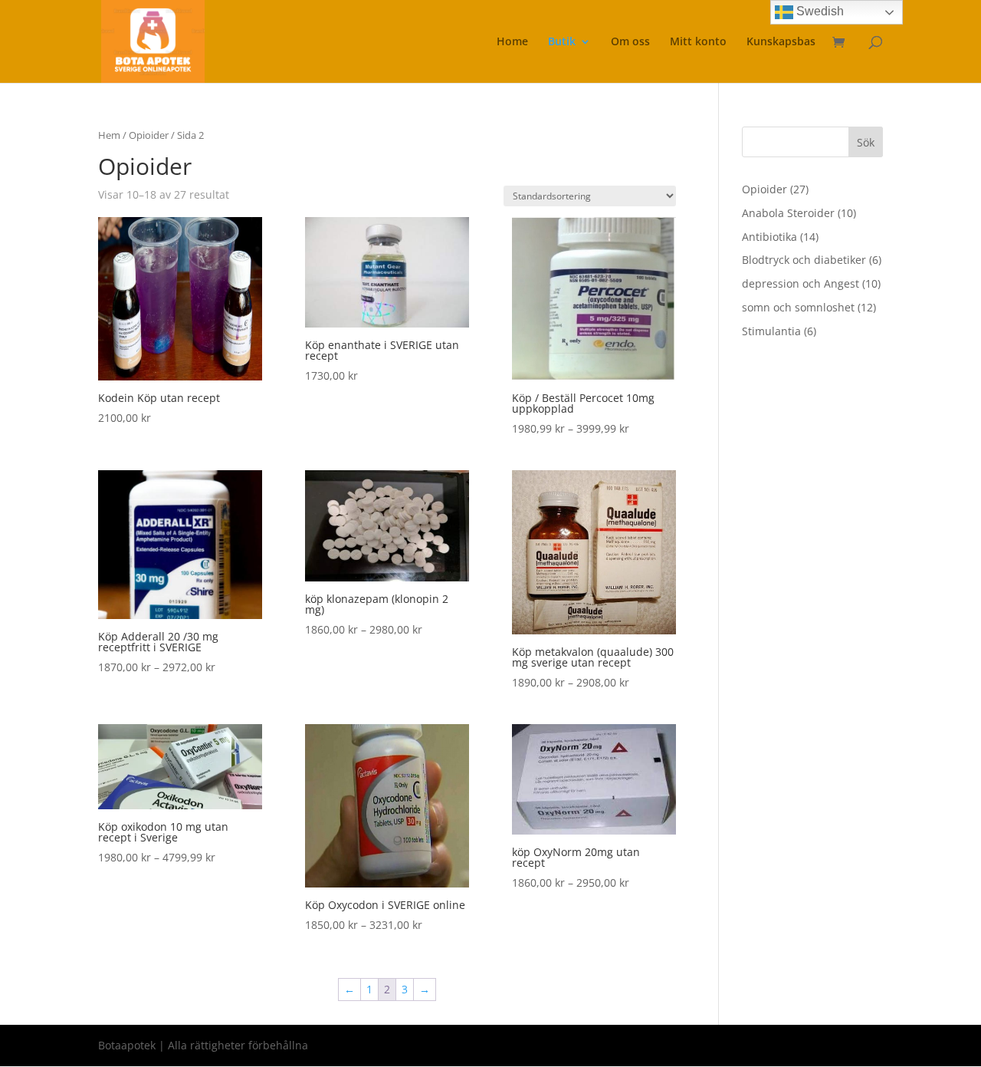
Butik (562, 42)
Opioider (149, 135)
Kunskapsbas (780, 42)
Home (512, 42)
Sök (865, 142)
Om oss (630, 42)
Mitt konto (698, 42)
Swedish (818, 11)
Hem (109, 135)
